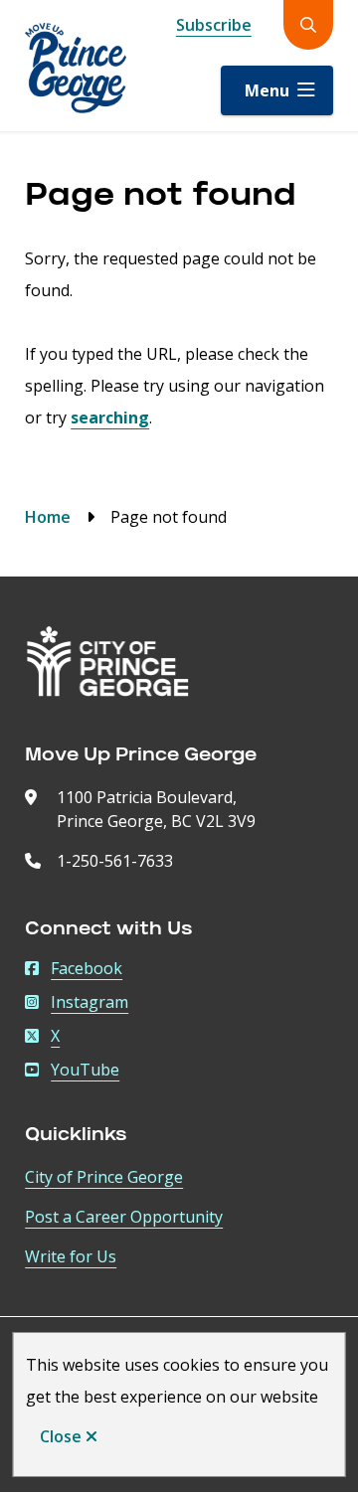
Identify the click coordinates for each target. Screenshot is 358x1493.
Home (48, 517)
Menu (267, 90)
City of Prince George (104, 1177)
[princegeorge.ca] (108, 661)
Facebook (86, 968)
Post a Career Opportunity (124, 1217)
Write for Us (70, 1256)
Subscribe (214, 25)
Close (61, 1436)
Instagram (89, 1002)
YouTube (85, 1069)
